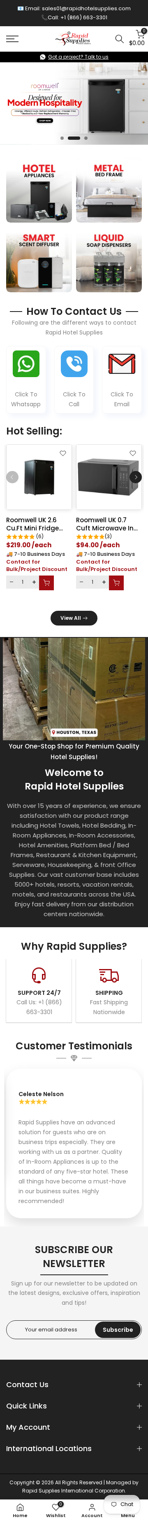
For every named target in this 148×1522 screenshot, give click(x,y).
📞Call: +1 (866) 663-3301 (74, 17)
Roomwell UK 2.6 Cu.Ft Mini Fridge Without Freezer (32, 528)
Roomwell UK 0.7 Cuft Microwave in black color (105, 528)
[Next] (136, 477)
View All (70, 617)
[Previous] (12, 477)
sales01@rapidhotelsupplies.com (86, 8)
